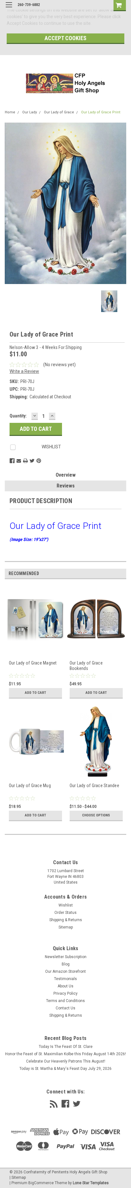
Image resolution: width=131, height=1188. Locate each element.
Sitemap (66, 927)
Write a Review (24, 371)
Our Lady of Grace (59, 112)
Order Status (65, 912)
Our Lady (29, 112)
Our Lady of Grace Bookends (86, 665)
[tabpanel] (35, 645)
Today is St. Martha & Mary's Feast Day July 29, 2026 (65, 1068)
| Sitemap (18, 1177)
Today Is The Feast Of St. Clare (66, 1046)
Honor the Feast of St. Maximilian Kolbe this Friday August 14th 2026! (65, 1054)
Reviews (66, 486)
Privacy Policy (65, 993)
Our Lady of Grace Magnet (33, 662)
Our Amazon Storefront (65, 971)
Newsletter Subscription (65, 957)
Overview (66, 475)
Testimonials (65, 979)
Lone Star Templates (91, 1183)
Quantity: (18, 415)
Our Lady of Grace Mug (30, 785)
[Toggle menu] (8, 9)
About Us (65, 986)
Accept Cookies (65, 38)
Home (10, 112)
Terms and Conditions (65, 1001)
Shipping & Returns (65, 920)
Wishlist (66, 905)
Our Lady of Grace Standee (94, 785)
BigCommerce (41, 1183)
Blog (66, 964)
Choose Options (96, 815)
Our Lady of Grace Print (100, 112)
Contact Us (65, 1008)
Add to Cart (35, 693)
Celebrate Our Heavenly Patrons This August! (65, 1061)
